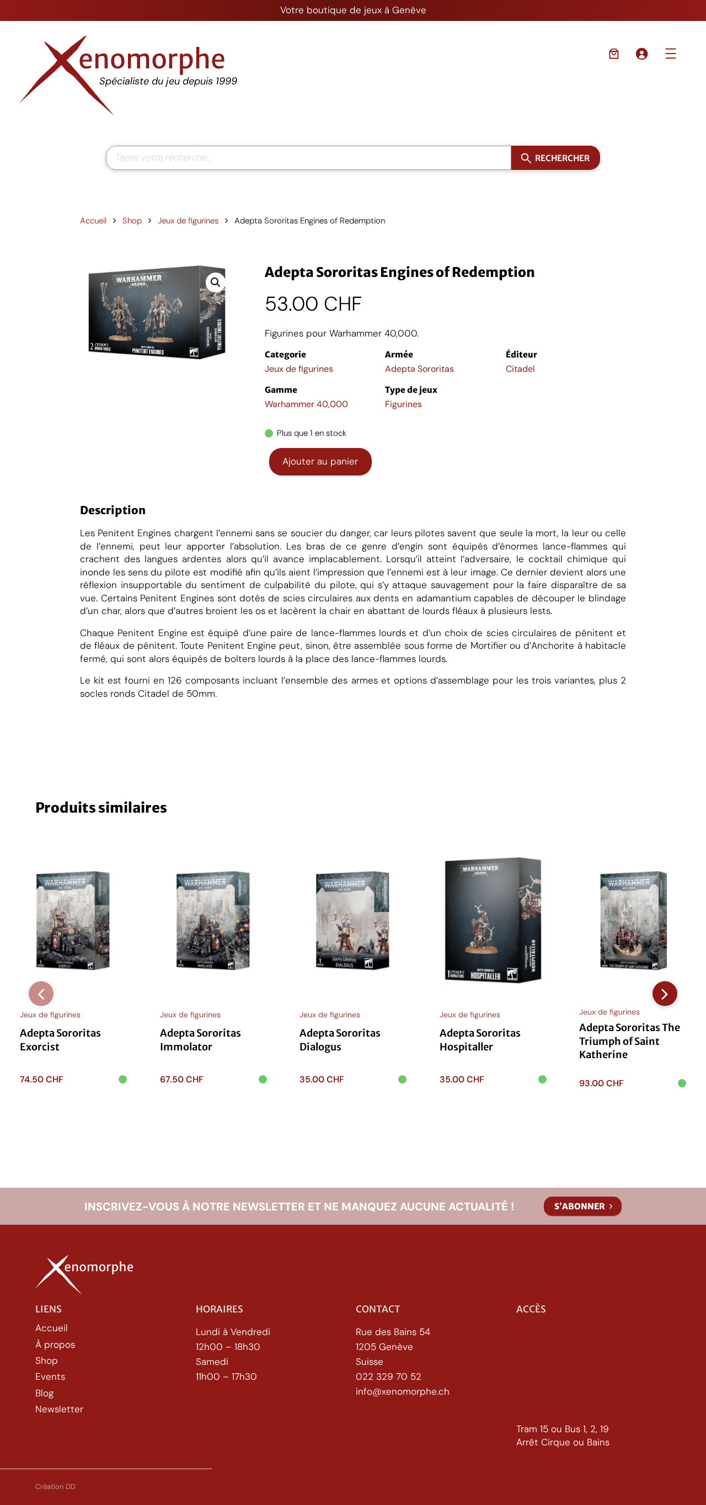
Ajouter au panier (320, 461)
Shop (132, 220)
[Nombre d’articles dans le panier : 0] (614, 53)
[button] (216, 282)
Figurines (403, 404)
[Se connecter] (641, 53)
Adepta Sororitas (419, 369)
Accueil (93, 220)
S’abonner (579, 1206)
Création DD (55, 1486)
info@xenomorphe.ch (403, 1391)
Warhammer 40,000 (306, 404)
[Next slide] (664, 993)
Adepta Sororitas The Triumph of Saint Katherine (629, 1041)
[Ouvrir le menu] (670, 53)
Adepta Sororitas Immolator (200, 1040)
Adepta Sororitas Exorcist (60, 1040)
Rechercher (562, 157)
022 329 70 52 (388, 1376)
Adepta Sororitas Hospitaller (480, 1040)
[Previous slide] (41, 993)
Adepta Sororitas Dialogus (340, 1040)
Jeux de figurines (188, 220)
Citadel (520, 369)
